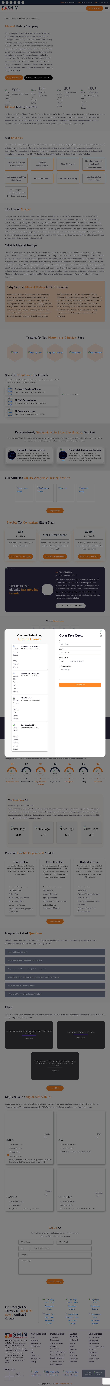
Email (61, 649)
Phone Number (63, 658)
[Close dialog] (101, 633)
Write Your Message (65, 666)
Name (61, 641)
